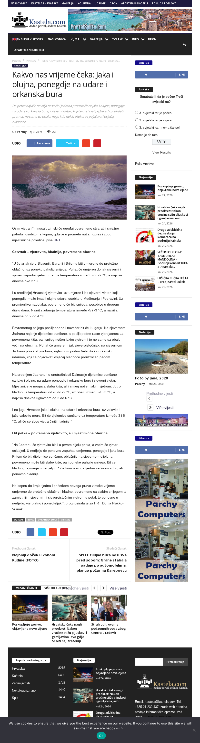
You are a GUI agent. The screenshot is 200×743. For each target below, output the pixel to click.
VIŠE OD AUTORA (56, 588)
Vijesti (75, 39)
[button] (185, 44)
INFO (135, 39)
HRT (57, 240)
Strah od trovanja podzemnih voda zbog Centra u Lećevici (108, 628)
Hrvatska (20, 65)
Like (182, 74)
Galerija (68, 3)
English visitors (30, 39)
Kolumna (84, 3)
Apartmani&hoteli (134, 3)
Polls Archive (144, 163)
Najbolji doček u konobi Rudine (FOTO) (33, 557)
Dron (113, 3)
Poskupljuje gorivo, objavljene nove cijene (29, 626)
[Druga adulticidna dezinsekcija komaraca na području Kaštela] (145, 235)
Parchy (22, 132)
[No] (193, 730)
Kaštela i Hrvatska (44, 3)
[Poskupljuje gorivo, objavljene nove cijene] (30, 608)
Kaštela (17, 676)
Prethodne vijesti (76, 588)
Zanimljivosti (21, 683)
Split (15, 698)
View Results (161, 152)
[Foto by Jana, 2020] (161, 356)
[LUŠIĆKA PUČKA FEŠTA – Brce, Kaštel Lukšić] (145, 283)
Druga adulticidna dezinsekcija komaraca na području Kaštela (170, 235)
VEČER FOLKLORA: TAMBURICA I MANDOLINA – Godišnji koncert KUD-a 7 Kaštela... (173, 259)
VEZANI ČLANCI (26, 588)
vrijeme (65, 519)
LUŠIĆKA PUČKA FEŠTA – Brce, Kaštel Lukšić (173, 280)
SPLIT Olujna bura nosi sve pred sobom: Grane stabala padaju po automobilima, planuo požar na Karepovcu (101, 562)
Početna (16, 60)
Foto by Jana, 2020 (151, 378)
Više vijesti (117, 588)
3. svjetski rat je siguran (156, 120)
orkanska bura (47, 519)
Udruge (100, 3)
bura (31, 519)
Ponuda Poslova (164, 3)
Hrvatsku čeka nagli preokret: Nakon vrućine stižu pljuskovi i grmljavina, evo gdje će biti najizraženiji (69, 632)
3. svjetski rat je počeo (155, 113)
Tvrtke (117, 39)
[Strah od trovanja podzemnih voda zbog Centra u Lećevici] (109, 608)
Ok (101, 736)
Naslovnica (19, 3)
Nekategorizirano (24, 690)
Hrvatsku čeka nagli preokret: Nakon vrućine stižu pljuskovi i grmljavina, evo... (173, 212)
